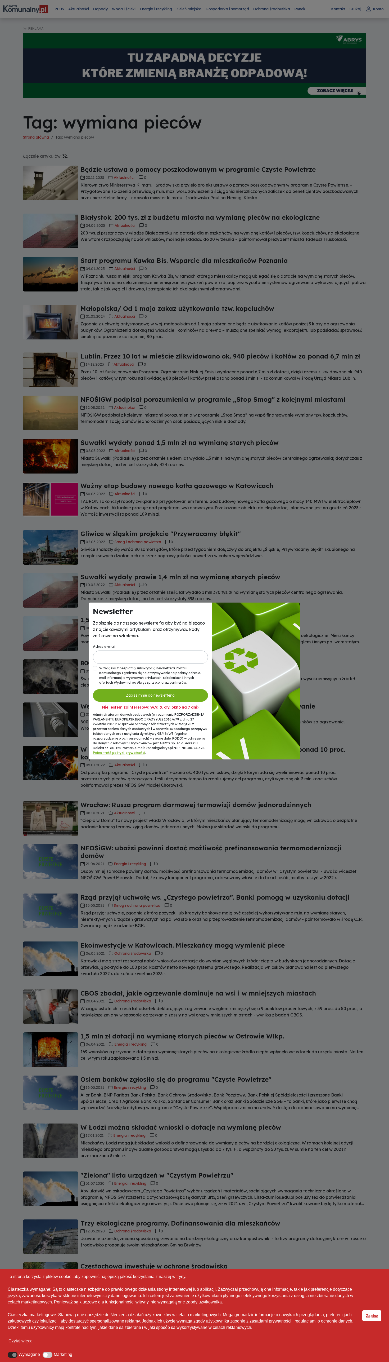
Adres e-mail (104, 646)
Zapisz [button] (372, 1316)
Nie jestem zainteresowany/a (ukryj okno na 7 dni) (150, 707)
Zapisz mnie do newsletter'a (150, 695)
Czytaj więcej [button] (21, 1341)
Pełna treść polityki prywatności (119, 753)
